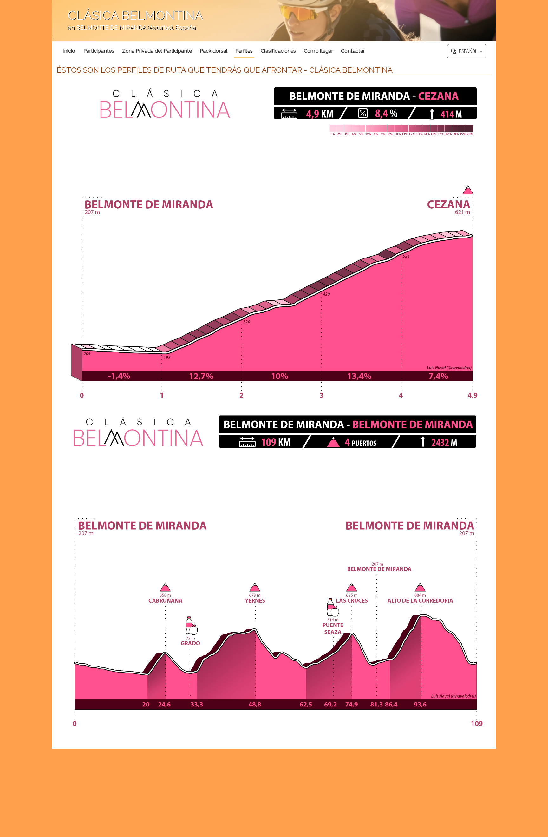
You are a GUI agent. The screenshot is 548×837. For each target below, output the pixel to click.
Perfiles (244, 51)
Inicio (69, 51)
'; (127, 24)
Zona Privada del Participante (157, 51)
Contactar (353, 51)
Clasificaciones (278, 51)
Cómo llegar (318, 51)
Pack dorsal (213, 51)
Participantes (98, 51)
